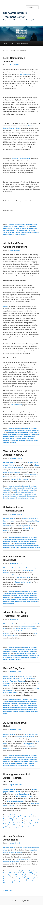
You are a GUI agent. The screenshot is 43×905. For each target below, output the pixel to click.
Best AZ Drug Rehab (14, 668)
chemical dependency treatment (19, 494)
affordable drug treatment (11, 861)
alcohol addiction (23, 432)
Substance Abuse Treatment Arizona (13, 508)
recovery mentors (15, 438)
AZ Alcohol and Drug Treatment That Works (15, 614)
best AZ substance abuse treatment (19, 544)
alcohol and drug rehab (22, 543)
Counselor (12, 224)
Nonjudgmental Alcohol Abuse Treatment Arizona (16, 778)
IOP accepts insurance (23, 859)
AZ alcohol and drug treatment (29, 624)
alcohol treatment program (24, 796)
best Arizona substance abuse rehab (14, 879)
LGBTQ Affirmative (9, 436)
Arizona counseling (15, 428)
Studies (5, 306)
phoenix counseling (18, 819)
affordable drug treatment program (26, 877)
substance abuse (20, 440)
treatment (22, 226)
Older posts (7, 890)
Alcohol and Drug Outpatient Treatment (15, 244)
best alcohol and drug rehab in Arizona (25, 628)
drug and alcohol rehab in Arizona (25, 496)
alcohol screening (13, 228)
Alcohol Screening (15, 815)
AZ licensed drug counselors (27, 626)
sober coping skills (9, 526)
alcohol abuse (12, 432)
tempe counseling (30, 490)
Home (5, 43)
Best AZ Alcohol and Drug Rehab (14, 558)
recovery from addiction (10, 693)
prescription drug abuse (29, 710)
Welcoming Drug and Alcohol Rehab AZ (15, 452)
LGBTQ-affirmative (16, 405)
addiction (14, 575)
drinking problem (29, 743)
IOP (17, 226)
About (12, 43)
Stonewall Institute (26, 232)
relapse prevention (14, 232)
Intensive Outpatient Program (21, 158)
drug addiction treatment (11, 678)
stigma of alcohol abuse (21, 794)
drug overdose (7, 683)
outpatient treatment (22, 436)
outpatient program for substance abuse (23, 881)
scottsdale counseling (18, 490)
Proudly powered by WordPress (21, 901)
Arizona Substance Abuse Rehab (13, 837)
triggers (13, 442)
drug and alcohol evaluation (19, 479)
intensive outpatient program (12, 472)
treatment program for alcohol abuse (21, 827)
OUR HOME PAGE (23, 43)
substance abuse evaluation (16, 234)
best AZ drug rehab (26, 676)
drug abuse (30, 228)
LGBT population (24, 74)
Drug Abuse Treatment (23, 224)
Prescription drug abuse (17, 681)
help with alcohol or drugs (22, 577)
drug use (6, 633)
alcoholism (23, 228)
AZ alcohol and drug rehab (23, 761)
